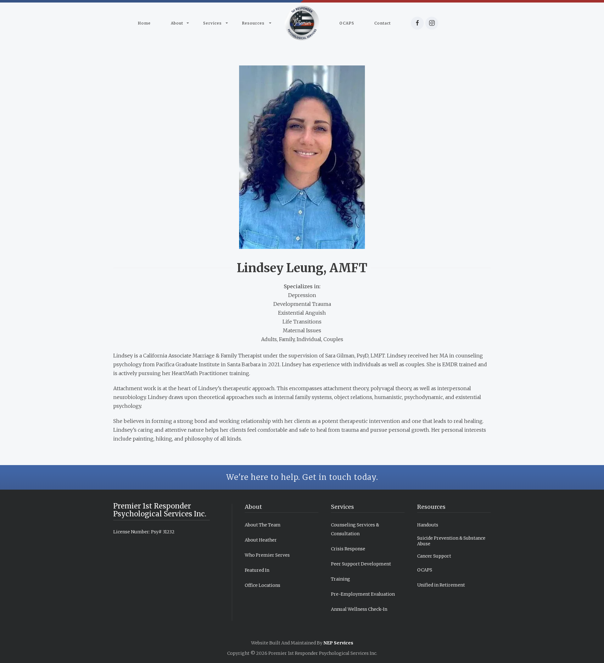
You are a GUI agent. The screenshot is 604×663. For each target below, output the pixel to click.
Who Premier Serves (267, 555)
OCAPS (346, 23)
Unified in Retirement (441, 585)
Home (144, 23)
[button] (177, 23)
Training (340, 579)
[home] (302, 23)
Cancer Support (434, 556)
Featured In (257, 570)
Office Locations (262, 585)
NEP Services (338, 643)
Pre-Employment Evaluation (363, 594)
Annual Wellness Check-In (359, 609)
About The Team (263, 525)
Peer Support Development (361, 564)
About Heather (261, 540)
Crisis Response (348, 549)
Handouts (427, 525)
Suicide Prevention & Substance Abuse (451, 541)
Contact (382, 23)
